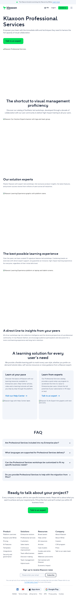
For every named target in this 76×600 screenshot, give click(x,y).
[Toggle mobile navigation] (71, 8)
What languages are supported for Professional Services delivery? (35, 452)
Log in (53, 8)
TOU (40, 594)
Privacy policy (53, 594)
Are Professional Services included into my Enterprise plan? (32, 443)
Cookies (61, 594)
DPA (45, 594)
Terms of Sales (23, 594)
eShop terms (33, 594)
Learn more (56, 2)
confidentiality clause (31, 582)
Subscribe (50, 575)
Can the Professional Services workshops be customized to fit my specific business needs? (34, 463)
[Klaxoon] (10, 8)
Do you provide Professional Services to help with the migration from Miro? (36, 476)
